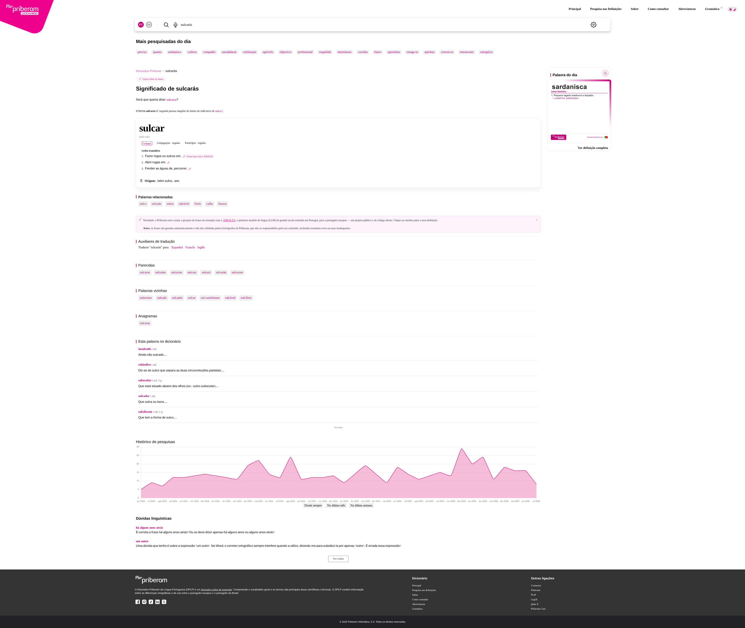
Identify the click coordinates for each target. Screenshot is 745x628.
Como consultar (658, 9)
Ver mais (338, 427)
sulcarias (176, 272)
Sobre (634, 9)
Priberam (535, 590)
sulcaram (237, 272)
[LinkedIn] (157, 604)
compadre (209, 52)
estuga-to (412, 52)
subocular (145, 380)
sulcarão (221, 272)
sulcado (156, 203)
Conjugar (147, 143)
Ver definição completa (593, 148)
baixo (377, 52)
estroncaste (467, 52)
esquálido (325, 52)
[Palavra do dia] (605, 73)
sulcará (206, 272)
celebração (249, 52)
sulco (143, 203)
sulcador (177, 297)
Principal (575, 9)
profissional (305, 52)
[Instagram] (144, 604)
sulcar (191, 297)
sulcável (184, 203)
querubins (394, 52)
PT (141, 24)
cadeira (192, 52)
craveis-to (447, 52)
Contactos (536, 585)
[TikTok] (151, 604)
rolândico (144, 364)
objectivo (285, 52)
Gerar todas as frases (152, 79)
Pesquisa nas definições (424, 590)
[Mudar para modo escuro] (732, 9)
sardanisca (174, 52)
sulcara (191, 272)
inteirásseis (344, 52)
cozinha (363, 52)
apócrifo (268, 52)
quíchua (429, 52)
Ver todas (338, 558)
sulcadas (160, 272)
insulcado (144, 349)
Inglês (201, 247)
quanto (157, 52)
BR (149, 24)
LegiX (534, 599)
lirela (197, 203)
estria (170, 203)
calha (209, 203)
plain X (535, 604)
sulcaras (171, 99)
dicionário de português (216, 589)
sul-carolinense (210, 297)
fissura (222, 203)
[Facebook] (138, 604)
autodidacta (229, 52)
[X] (164, 604)
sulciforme (145, 411)
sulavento (146, 297)
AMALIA (229, 220)
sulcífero (246, 297)
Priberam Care (538, 608)
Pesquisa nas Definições (605, 9)
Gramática (712, 9)
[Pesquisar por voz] (176, 24)
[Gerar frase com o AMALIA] (168, 163)
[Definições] (593, 24)
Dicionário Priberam (148, 71)
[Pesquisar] (166, 24)
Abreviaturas (687, 9)
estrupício (486, 52)
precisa (142, 52)
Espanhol (177, 247)
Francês (190, 247)
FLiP (533, 594)
